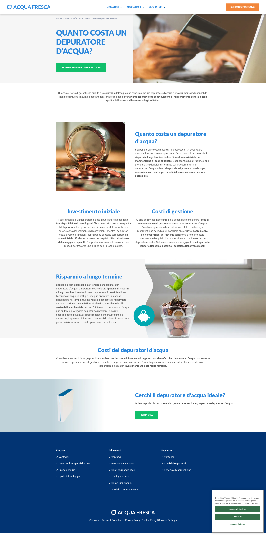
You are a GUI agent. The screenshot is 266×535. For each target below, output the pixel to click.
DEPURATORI (155, 7)
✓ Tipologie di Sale (119, 476)
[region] (238, 511)
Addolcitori (115, 450)
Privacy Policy (132, 520)
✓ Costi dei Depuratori (173, 463)
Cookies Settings (237, 524)
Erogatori (61, 450)
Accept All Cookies (237, 509)
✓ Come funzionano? (120, 483)
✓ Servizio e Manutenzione (124, 489)
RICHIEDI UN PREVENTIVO (243, 7)
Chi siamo (94, 520)
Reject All (238, 517)
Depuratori (167, 450)
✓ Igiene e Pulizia (65, 470)
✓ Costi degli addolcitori (122, 470)
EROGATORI (113, 7)
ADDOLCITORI (134, 7)
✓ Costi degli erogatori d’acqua (73, 463)
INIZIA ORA (147, 415)
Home (59, 18)
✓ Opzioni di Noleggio (68, 476)
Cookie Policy (149, 520)
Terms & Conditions (112, 520)
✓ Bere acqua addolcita (122, 463)
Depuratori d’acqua (72, 18)
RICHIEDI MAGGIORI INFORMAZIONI (81, 67)
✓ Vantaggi (62, 457)
